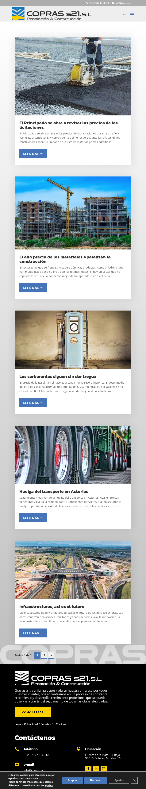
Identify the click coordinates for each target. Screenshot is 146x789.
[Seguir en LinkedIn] (96, 769)
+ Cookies (59, 724)
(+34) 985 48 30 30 (36, 755)
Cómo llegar (33, 712)
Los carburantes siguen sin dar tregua (57, 376)
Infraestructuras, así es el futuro (52, 606)
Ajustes (119, 780)
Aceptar (72, 780)
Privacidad (31, 724)
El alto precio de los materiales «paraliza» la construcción (65, 259)
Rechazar (96, 780)
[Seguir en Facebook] (88, 769)
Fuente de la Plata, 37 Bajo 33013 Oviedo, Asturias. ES (103, 756)
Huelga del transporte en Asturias (53, 491)
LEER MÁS (31, 153)
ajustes (49, 785)
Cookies (45, 724)
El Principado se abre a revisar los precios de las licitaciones (68, 125)
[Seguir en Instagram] (104, 769)
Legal (18, 724)
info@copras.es (34, 770)
